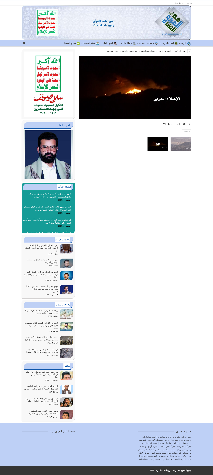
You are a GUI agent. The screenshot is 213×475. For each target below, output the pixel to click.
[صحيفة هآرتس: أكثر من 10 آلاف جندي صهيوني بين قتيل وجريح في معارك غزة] (66, 340)
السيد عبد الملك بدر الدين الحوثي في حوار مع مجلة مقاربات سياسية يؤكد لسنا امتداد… (41, 274)
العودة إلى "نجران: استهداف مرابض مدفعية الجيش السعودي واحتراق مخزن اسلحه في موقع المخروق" (146, 51)
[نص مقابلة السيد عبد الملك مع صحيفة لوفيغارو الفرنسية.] (66, 263)
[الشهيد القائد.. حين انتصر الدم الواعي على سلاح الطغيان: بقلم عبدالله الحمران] (66, 389)
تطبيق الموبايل (69, 43)
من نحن (189, 3)
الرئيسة (182, 43)
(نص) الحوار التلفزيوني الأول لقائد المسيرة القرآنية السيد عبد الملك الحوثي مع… (41, 248)
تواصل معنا (179, 3)
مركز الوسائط (89, 43)
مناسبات (150, 43)
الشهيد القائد (108, 43)
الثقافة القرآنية (168, 43)
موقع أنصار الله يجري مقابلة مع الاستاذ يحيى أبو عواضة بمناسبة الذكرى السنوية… (42, 289)
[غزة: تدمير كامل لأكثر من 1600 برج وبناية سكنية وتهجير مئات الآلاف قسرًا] (66, 353)
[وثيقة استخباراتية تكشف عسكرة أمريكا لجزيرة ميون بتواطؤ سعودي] (66, 314)
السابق (186, 131)
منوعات (142, 43)
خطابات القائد (126, 43)
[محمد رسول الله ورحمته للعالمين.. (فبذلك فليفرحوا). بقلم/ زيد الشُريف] (66, 414)
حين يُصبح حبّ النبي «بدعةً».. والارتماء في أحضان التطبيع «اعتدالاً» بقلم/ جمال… (42, 374)
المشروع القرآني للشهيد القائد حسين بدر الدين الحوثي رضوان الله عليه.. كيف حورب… (41, 325)
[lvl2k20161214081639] (181, 144)
